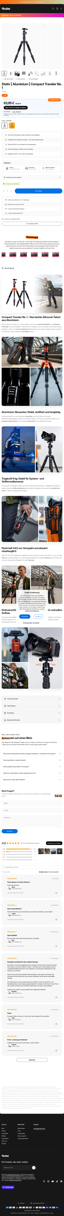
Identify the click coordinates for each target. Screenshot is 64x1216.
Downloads (5, 1133)
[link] (39, 1129)
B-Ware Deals (5, 15)
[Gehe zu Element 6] (36, 73)
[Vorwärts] (62, 2)
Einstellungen (21, 1133)
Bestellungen (21, 1128)
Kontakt (4, 1143)
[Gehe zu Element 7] (43, 73)
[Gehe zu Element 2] (10, 73)
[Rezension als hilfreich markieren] (56, 892)
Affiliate (4, 1136)
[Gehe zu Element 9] (56, 73)
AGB (29, 1213)
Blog (3, 1128)
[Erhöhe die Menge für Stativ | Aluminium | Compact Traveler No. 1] (11, 191)
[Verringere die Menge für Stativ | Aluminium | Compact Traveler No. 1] (4, 191)
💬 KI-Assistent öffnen (32, 223)
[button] (41, 843)
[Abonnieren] (33, 1167)
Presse (4, 1131)
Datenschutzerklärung (32, 611)
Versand (32, 1213)
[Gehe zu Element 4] (23, 73)
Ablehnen (38, 616)
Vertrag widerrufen (23, 1138)
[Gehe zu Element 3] (17, 73)
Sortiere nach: (43, 872)
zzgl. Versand (16, 111)
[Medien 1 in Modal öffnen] (44, 26)
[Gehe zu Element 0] (4, 73)
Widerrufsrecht (14, 1213)
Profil (19, 1131)
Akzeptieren (24, 616)
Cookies (51, 1213)
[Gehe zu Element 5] (30, 73)
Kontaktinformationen (44, 1213)
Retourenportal (22, 1136)
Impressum (37, 1213)
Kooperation (5, 1138)
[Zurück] (2, 2)
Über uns (4, 1141)
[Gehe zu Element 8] (49, 73)
